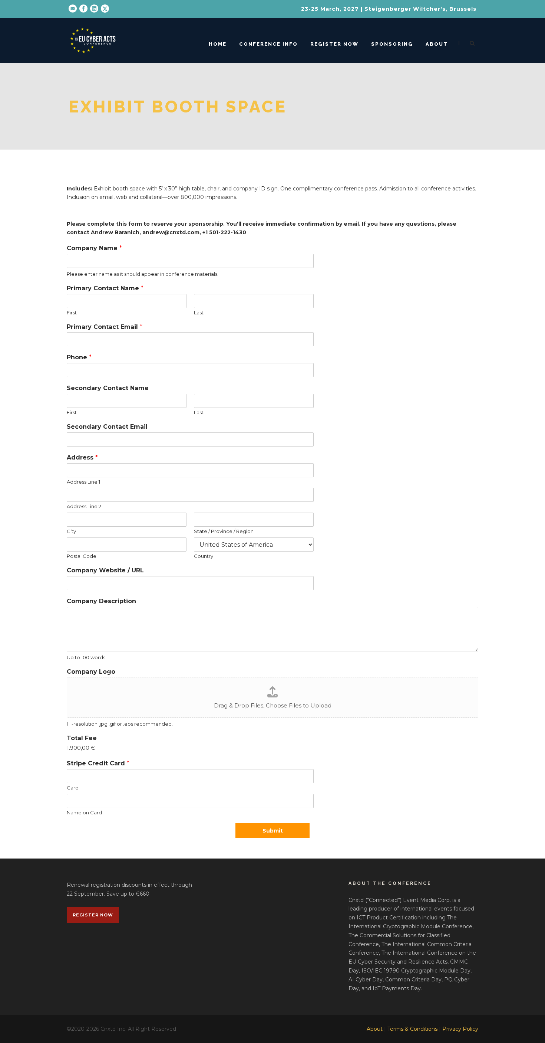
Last (199, 312)
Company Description (101, 601)
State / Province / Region (224, 531)
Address (82, 457)
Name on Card (84, 812)
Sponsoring (392, 44)
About (437, 44)
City (71, 531)
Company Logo (91, 671)
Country (203, 556)
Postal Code (81, 556)
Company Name (94, 248)
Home (218, 44)
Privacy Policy (460, 1029)
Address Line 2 (84, 506)
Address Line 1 (83, 482)
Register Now (334, 44)
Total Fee (82, 738)
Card (73, 788)
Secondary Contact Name (108, 388)
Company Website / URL (105, 570)
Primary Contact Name (105, 288)
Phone (79, 357)
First (72, 312)
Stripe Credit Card (98, 763)
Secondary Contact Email (107, 426)
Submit (272, 830)
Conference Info (268, 44)
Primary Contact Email (104, 326)
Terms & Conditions (412, 1029)
